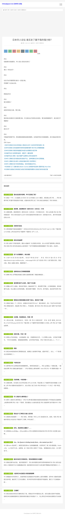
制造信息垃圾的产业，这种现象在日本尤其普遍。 (30, 158)
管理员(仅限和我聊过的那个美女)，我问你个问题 (28, 300)
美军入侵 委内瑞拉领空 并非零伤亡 (25, 161)
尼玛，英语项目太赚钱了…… (22, 428)
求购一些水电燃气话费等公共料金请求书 (25, 156)
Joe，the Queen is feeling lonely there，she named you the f (33, 442)
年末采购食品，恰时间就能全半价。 (26, 164)
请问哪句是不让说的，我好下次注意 (24, 283)
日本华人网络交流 (22, 10)
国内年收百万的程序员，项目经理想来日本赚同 (28, 459)
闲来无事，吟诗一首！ (20, 334)
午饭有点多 (17, 362)
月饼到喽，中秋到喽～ (20, 379)
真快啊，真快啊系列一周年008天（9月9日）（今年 (29, 209)
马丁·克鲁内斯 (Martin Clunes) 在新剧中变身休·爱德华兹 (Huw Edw (30, 166)
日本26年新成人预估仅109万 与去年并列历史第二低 (28, 145)
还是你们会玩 (18, 226)
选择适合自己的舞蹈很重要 (22, 271)
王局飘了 (16, 490)
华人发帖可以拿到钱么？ (21, 396)
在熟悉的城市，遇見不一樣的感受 (23, 153)
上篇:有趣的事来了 (8, 175)
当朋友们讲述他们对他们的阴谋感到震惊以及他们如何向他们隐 (29, 169)
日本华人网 (6, 10)
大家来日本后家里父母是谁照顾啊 (24, 473)
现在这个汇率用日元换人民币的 (23, 413)
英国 (15, 348)
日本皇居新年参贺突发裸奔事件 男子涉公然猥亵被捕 (28, 148)
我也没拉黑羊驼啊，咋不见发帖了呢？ (25, 194)
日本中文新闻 (9, 145)
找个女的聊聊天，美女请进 (22, 254)
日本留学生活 (8, 153)
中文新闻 (7, 166)
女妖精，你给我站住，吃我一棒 (23, 317)
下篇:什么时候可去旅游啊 (55, 175)
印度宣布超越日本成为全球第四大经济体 (25, 150)
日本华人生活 (13, 10)
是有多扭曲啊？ (18, 240)
